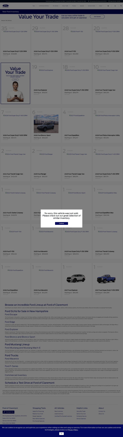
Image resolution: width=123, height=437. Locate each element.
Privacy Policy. (73, 430)
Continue (61, 223)
